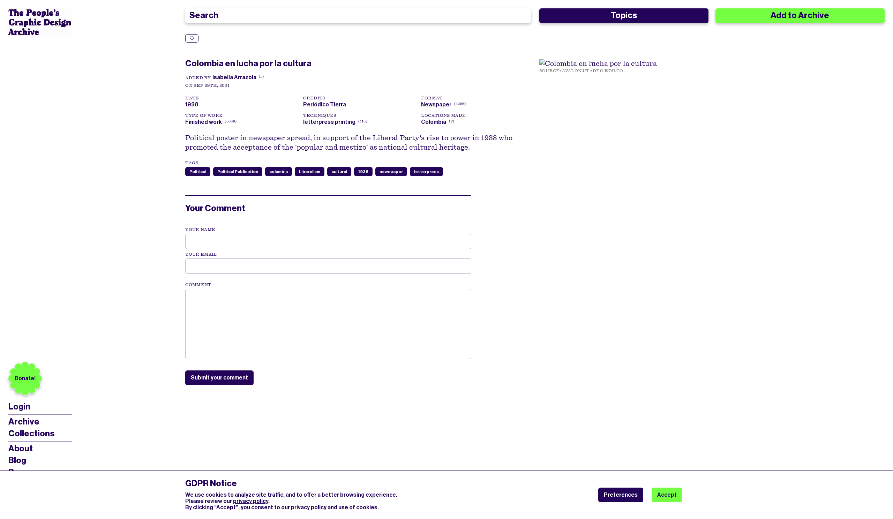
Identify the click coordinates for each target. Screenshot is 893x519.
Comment (198, 285)
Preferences (621, 494)
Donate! (25, 378)
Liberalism (309, 171)
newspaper (391, 171)
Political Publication (237, 171)
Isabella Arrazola (234, 77)
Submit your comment (219, 377)
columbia (278, 171)
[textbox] (328, 324)
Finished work (203, 122)
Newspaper (436, 104)
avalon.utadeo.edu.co (592, 71)
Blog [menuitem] (17, 460)
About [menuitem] (20, 448)
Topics (624, 15)
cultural (339, 171)
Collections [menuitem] (31, 433)
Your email (201, 254)
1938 (363, 171)
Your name (200, 229)
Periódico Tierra (325, 104)
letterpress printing (329, 122)
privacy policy (250, 501)
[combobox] (358, 15)
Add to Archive (800, 15)
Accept (667, 494)
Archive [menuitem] (23, 422)
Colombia (433, 122)
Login (19, 407)
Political (197, 171)
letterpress (426, 171)
